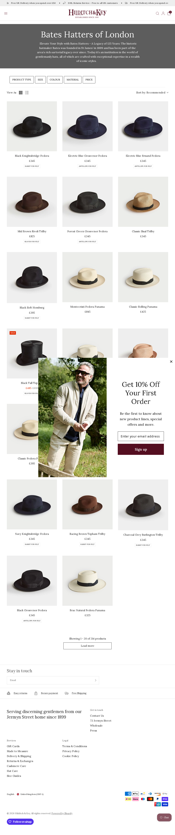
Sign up (141, 449)
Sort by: (150, 92)
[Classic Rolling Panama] (143, 277)
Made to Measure (17, 751)
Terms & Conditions (74, 746)
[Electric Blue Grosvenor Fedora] (87, 126)
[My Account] (163, 13)
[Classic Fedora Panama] (32, 429)
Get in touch (96, 710)
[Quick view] (53, 147)
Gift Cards (13, 746)
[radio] (20, 92)
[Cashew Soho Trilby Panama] (143, 353)
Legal (65, 740)
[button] (6, 13)
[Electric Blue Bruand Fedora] (143, 126)
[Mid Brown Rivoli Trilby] (32, 202)
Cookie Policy (70, 756)
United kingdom (32, 794)
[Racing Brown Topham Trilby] (87, 504)
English (10, 794)
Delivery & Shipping (19, 756)
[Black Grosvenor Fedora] (32, 581)
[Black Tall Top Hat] (32, 353)
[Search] (157, 13)
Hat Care (12, 771)
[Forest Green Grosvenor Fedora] (87, 202)
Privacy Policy (70, 751)
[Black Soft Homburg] (32, 277)
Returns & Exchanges (20, 761)
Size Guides (14, 776)
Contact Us (97, 715)
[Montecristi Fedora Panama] (87, 277)
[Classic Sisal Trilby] (143, 202)
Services (11, 740)
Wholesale (96, 725)
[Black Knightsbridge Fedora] (32, 126)
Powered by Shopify (61, 813)
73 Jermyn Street (100, 720)
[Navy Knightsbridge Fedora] (32, 504)
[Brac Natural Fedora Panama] (87, 581)
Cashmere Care (16, 766)
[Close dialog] (171, 361)
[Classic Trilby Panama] (87, 353)
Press (93, 730)
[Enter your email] (95, 680)
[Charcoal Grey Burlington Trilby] (143, 504)
